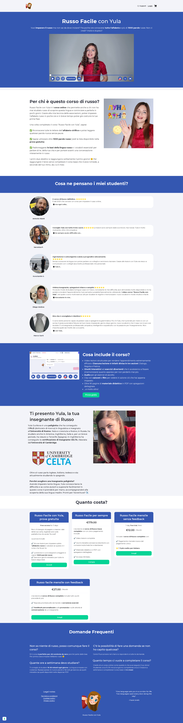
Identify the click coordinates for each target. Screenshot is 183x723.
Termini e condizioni (49, 696)
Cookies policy (49, 698)
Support (143, 6)
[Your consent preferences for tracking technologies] (4, 718)
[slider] (50, 75)
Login (150, 6)
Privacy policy (49, 701)
